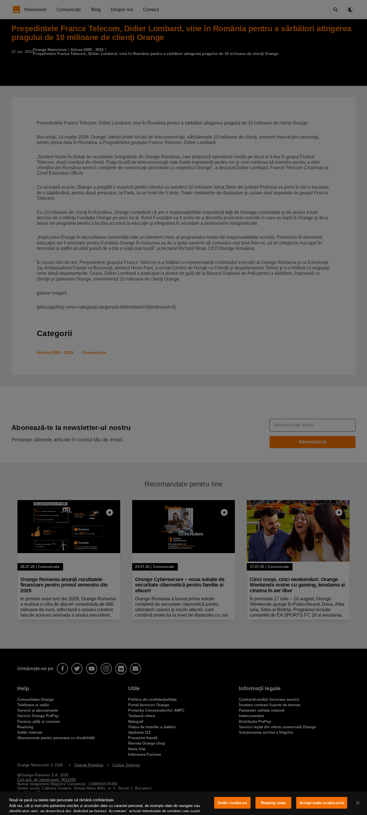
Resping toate (273, 803)
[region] (183, 803)
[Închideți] (358, 802)
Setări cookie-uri (232, 803)
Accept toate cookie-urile (321, 803)
